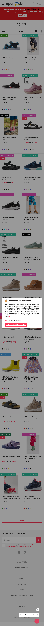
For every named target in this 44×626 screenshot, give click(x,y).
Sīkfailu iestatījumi (14, 320)
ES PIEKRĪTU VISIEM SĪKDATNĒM (16, 325)
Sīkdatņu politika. (13, 317)
